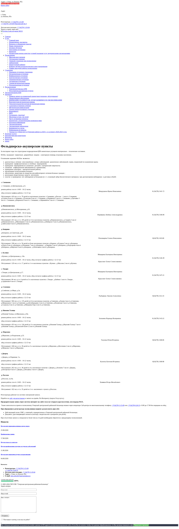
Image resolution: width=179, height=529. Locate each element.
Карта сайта (5, 5)
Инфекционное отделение (18, 76)
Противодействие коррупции (15, 135)
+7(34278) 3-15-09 (118, 405)
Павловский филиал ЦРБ (18, 89)
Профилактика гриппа (8, 434)
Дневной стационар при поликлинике (22, 61)
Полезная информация (17, 122)
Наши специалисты (16, 46)
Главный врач (14, 40)
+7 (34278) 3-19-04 (23, 27)
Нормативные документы (18, 42)
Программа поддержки (17, 50)
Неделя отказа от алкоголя (9, 442)
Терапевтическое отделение (19, 79)
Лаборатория (13, 63)
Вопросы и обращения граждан (20, 44)
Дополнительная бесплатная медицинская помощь (27, 104)
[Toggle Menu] (1, 33)
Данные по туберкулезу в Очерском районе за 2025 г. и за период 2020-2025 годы (38, 132)
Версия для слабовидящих (10, 3)
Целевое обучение (15, 48)
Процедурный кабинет (17, 64)
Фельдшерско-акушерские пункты (21, 91)
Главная (8, 36)
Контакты (8, 137)
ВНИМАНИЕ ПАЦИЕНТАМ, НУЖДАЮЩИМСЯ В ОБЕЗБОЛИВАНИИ (35, 100)
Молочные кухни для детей (19, 117)
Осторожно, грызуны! (17, 115)
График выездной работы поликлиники (23, 68)
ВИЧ (11, 113)
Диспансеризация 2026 (13, 92)
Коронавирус (13, 111)
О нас (7, 38)
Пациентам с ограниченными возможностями (25, 121)
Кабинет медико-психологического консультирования (28, 66)
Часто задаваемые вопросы (18, 119)
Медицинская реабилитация (19, 107)
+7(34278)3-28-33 (134, 405)
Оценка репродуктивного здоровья (21, 109)
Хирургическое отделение (18, 78)
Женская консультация (17, 57)
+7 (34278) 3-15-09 (17, 22)
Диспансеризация (15, 124)
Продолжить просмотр (141, 525)
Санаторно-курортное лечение (20, 106)
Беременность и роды (16, 128)
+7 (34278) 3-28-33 (11, 470)
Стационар (9, 70)
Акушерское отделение (17, 81)
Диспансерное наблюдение (18, 126)
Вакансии (12, 51)
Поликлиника (10, 55)
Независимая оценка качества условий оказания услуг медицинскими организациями (39, 53)
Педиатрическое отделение (18, 74)
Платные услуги (11, 134)
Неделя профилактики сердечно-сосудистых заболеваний (18, 446)
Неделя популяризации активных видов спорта (15, 426)
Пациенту (8, 94)
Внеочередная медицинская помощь (22, 102)
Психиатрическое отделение (19, 85)
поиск (7, 141)
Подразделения (10, 87)
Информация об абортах (17, 130)
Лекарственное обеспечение (19, 98)
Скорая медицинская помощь (19, 83)
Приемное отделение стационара (21, 72)
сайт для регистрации (17, 398)
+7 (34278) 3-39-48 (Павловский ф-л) (14, 24)
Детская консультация (17, 59)
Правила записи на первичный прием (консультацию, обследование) (33, 96)
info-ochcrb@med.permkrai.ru (20, 476)
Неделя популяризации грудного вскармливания (15, 454)
